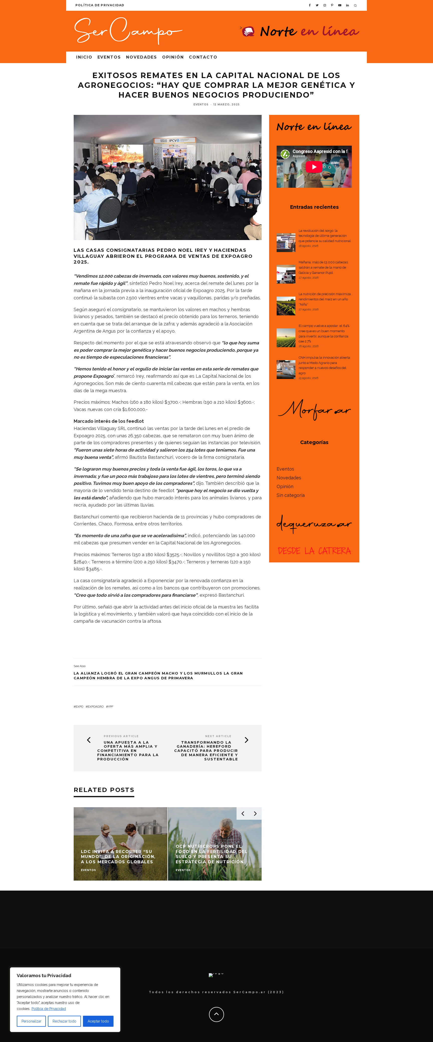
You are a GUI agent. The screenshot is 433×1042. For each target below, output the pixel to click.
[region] (65, 999)
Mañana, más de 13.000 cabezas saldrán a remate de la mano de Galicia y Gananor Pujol (323, 267)
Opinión (173, 57)
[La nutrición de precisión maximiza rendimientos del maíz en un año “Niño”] (286, 307)
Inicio (84, 57)
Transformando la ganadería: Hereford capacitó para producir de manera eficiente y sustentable (206, 750)
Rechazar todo (64, 1021)
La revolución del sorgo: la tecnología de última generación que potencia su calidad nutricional (325, 236)
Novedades (141, 57)
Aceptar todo (98, 1021)
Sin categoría (291, 495)
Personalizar (31, 1021)
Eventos (109, 57)
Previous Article (121, 736)
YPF (110, 706)
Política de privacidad (99, 5)
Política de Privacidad (49, 1009)
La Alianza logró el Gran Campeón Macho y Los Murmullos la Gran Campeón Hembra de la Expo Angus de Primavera (158, 675)
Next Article (218, 736)
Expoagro (95, 706)
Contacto (203, 57)
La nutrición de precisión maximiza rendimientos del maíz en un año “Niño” (325, 299)
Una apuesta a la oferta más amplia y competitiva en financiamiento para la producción (128, 750)
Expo (79, 706)
